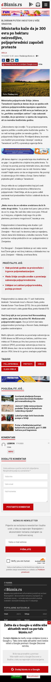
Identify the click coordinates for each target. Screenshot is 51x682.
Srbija (4, 53)
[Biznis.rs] (13, 589)
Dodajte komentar (13, 459)
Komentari (8, 437)
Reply (10, 452)
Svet (6, 620)
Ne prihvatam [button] (33, 676)
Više (40, 64)
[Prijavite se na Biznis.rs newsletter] (38, 4)
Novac (27, 620)
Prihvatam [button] (16, 676)
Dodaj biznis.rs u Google (27, 669)
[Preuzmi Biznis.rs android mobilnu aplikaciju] (31, 4)
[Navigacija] (46, 4)
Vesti (6, 614)
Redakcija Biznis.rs (27, 56)
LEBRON (11, 443)
